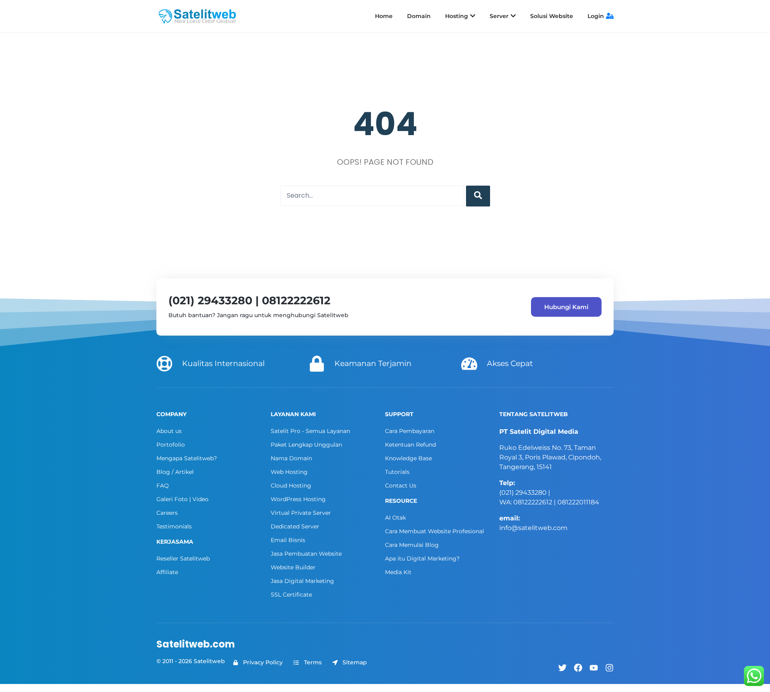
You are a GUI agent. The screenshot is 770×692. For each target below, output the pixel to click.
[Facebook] (578, 668)
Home (384, 16)
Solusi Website (551, 16)
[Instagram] (609, 668)
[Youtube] (594, 668)
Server (499, 16)
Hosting (456, 16)
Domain (419, 16)
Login (596, 16)
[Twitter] (562, 668)
